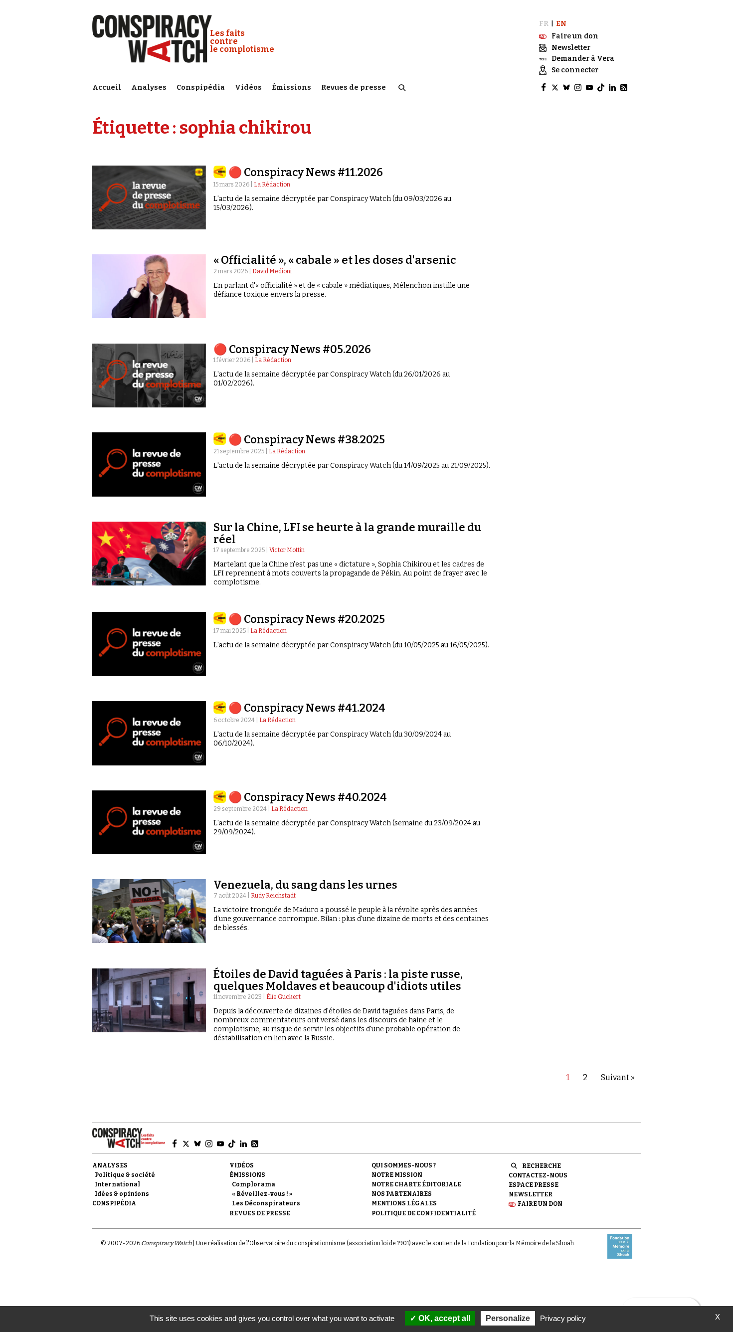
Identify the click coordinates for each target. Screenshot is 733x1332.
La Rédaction (272, 184)
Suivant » (618, 1077)
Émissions (291, 87)
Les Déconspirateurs (266, 1203)
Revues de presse (353, 87)
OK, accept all (443, 1318)
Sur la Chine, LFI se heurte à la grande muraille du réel (347, 533)
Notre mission (396, 1174)
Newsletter (530, 1194)
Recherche (541, 1165)
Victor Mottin (287, 550)
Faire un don (540, 1203)
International (117, 1184)
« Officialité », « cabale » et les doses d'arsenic (334, 260)
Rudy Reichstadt (273, 895)
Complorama (253, 1184)
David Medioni (272, 271)
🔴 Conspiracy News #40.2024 (307, 797)
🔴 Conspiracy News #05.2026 (292, 349)
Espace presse (533, 1184)
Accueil (106, 87)
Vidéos (248, 87)
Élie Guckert (283, 996)
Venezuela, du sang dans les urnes (305, 885)
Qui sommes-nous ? (403, 1165)
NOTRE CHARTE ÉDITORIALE (416, 1184)
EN (561, 23)
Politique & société (125, 1174)
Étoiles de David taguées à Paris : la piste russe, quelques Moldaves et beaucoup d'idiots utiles (338, 980)
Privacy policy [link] (563, 1318)
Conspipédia (201, 87)
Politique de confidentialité (423, 1213)
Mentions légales (404, 1203)
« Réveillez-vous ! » (262, 1193)
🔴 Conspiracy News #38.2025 (306, 439)
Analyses (149, 87)
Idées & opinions (122, 1193)
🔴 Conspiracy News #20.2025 (306, 619)
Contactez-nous (538, 1175)
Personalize (508, 1318)
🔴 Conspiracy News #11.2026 (305, 172)
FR (544, 23)
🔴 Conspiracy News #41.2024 (306, 708)
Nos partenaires (401, 1193)
